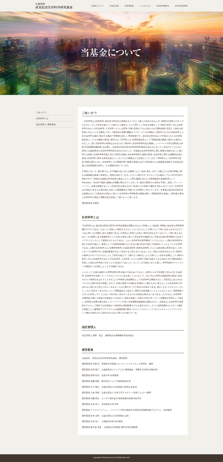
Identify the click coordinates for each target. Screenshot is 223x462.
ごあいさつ (41, 112)
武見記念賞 (114, 6)
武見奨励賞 (129, 6)
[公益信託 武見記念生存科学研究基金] (54, 6)
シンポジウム (145, 6)
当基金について (97, 6)
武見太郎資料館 (181, 6)
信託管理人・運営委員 (46, 124)
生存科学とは (42, 118)
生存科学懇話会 (162, 6)
